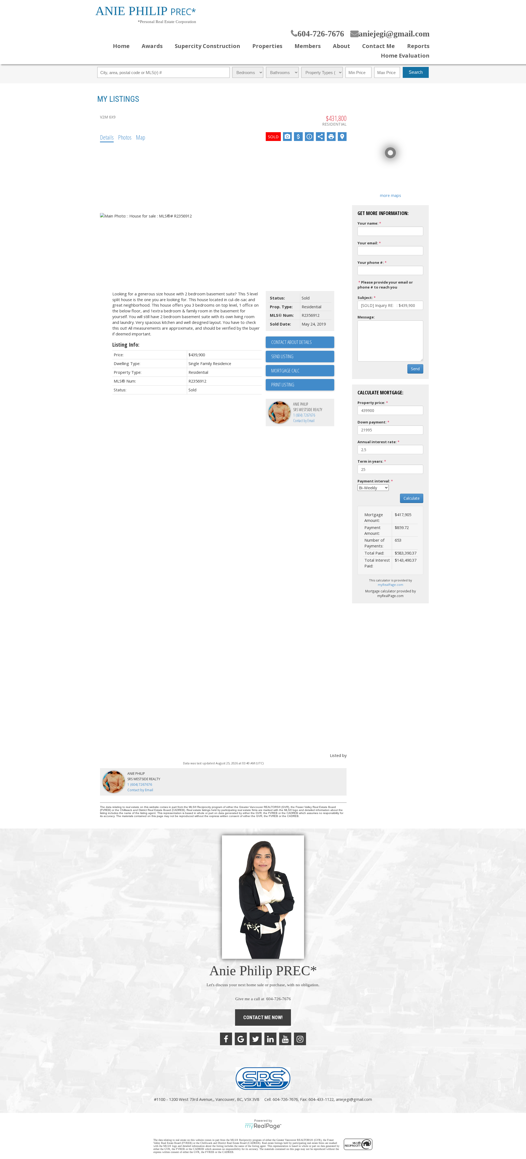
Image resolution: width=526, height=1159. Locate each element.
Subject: (365, 297)
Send (415, 368)
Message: (366, 317)
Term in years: (370, 461)
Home (121, 46)
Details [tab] (107, 137)
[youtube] (285, 1039)
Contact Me (378, 46)
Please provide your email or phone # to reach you (385, 285)
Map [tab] (140, 137)
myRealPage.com (390, 585)
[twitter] (256, 1039)
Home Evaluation (405, 55)
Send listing (282, 356)
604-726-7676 (321, 33)
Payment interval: (374, 481)
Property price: (371, 402)
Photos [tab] (125, 137)
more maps (390, 195)
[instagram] (300, 1039)
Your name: (368, 223)
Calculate (412, 498)
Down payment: (372, 422)
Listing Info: (125, 344)
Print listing (282, 384)
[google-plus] (241, 1039)
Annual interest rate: (377, 441)
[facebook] (226, 1039)
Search (416, 72)
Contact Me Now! (263, 1017)
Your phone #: (371, 262)
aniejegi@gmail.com (394, 33)
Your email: (368, 243)
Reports (418, 46)
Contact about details (291, 342)
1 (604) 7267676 (304, 415)
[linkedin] (270, 1039)
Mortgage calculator (302, 370)
